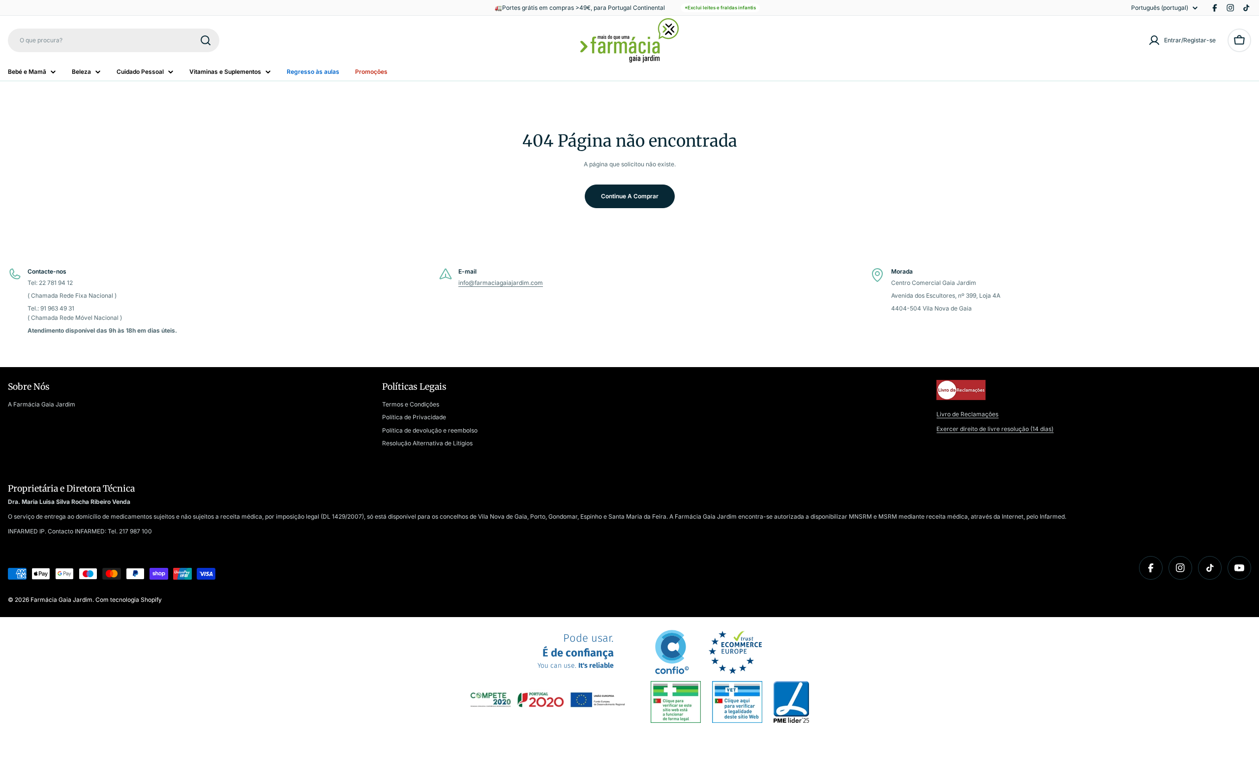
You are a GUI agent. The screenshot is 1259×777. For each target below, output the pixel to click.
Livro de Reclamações (967, 414)
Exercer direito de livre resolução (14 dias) (994, 429)
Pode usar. (576, 651)
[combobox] (113, 40)
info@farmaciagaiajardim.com (500, 282)
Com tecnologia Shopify (128, 599)
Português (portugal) (1159, 8)
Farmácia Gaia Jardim (61, 599)
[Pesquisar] (205, 40)
